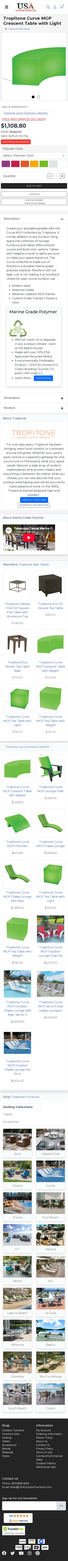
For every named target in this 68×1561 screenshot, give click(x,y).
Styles (5, 1456)
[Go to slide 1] (33, 97)
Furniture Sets (10, 1434)
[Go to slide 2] (38, 97)
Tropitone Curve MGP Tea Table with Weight (50, 721)
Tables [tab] (7, 1114)
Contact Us (43, 1445)
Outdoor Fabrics (46, 1463)
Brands (6, 1448)
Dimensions (12, 398)
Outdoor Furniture (13, 1430)
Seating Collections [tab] (18, 1107)
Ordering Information (49, 1434)
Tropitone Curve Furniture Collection (26, 113)
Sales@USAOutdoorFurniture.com (31, 1487)
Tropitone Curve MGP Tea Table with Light (17, 721)
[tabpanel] (34, 1272)
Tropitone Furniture (25, 1097)
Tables (6, 1441)
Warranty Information (34, 505)
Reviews (9, 408)
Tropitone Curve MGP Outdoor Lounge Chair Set (51, 951)
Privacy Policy (44, 1448)
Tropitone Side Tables (33, 564)
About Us (41, 1441)
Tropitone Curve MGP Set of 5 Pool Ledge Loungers (50, 1006)
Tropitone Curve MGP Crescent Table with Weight (50, 666)
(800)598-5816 (20, 1483)
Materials (7, 1452)
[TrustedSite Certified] (13, 1530)
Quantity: (9, 176)
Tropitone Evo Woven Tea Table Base (17, 666)
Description (12, 218)
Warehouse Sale (46, 1467)
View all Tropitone (34, 499)
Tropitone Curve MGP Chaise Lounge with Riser (17, 897)
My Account (43, 1430)
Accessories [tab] (11, 1121)
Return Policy (44, 1437)
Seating (7, 1437)
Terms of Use (44, 1452)
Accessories (9, 1445)
